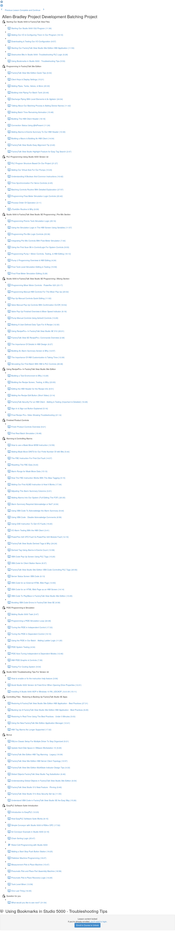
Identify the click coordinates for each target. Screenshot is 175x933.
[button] (1, 2)
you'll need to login (99, 921)
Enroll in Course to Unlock (87, 925)
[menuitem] (1, 6)
